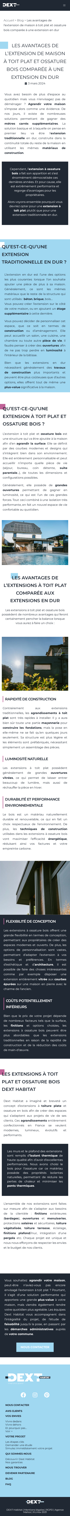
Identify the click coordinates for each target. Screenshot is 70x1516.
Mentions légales (34, 1509)
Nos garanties (14, 1462)
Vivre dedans (13, 1421)
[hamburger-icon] (64, 5)
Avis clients (13, 1411)
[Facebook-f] (23, 1395)
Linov (38, 1512)
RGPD (49, 1509)
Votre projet (15, 1436)
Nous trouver (16, 1467)
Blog (20, 20)
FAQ (8, 1484)
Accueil (9, 20)
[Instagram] (35, 1395)
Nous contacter (17, 1405)
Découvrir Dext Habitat (20, 1459)
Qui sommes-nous (18, 1453)
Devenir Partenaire (20, 1473)
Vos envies (13, 1416)
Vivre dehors (13, 1424)
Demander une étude (18, 1445)
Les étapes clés (14, 1441)
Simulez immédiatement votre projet (28, 1448)
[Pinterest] (46, 1395)
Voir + (9, 1431)
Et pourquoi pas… (16, 1428)
